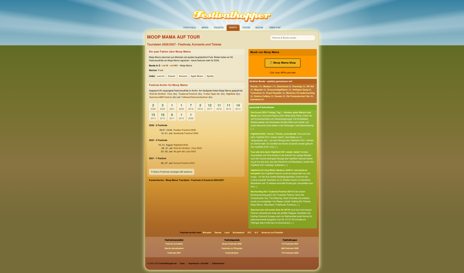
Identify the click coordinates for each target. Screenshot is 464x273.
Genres (218, 233)
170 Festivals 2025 (290, 253)
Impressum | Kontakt (198, 263)
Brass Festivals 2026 (232, 244)
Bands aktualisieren (174, 248)
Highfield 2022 (180, 145)
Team (182, 263)
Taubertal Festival (187, 94)
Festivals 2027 (174, 253)
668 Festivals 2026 (290, 248)
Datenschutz (218, 263)
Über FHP (275, 28)
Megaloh (258, 90)
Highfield (230, 94)
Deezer (171, 76)
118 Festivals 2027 (290, 244)
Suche (259, 28)
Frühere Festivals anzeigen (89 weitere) (171, 172)
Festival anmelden (174, 244)
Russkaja (297, 86)
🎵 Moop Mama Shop (283, 63)
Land (227, 233)
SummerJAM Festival (160, 97)
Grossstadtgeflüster (277, 90)
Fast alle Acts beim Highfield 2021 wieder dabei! (275, 152)
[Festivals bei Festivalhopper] (232, 12)
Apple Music (197, 76)
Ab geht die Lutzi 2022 (184, 151)
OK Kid (310, 86)
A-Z (256, 233)
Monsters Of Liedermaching (300, 93)
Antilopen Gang (300, 90)
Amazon (183, 76)
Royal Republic (274, 93)
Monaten (207, 233)
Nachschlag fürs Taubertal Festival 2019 (272, 192)
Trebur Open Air (211, 94)
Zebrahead (282, 86)
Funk (160, 70)
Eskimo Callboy (262, 96)
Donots (278, 96)
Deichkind (255, 99)
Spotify (210, 76)
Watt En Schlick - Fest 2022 (187, 148)
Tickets (218, 28)
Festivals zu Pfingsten (232, 248)
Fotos (246, 28)
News (205, 28)
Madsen (267, 86)
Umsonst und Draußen (272, 233)
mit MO (174, 65)
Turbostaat (256, 93)
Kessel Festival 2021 (184, 163)
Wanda (254, 86)
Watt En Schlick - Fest (160, 94)
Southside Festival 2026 (185, 133)
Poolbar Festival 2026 (184, 130)
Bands (233, 28)
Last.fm (161, 76)
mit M (165, 65)
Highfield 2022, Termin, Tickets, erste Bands (273, 134)
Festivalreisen (232, 253)
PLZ (249, 233)
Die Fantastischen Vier (298, 96)
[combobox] (292, 38)
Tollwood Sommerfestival (194, 97)
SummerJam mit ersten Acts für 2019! (270, 210)
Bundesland (238, 233)
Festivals (189, 28)
